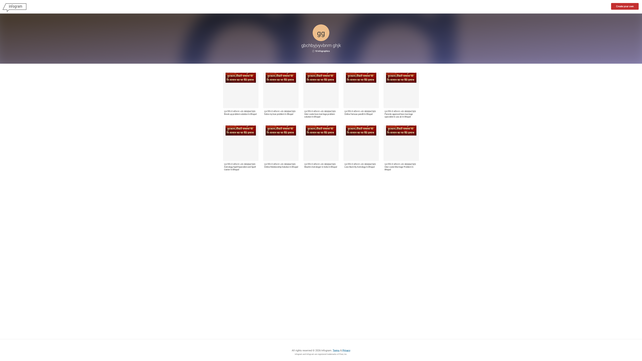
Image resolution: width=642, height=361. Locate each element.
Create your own (625, 6)
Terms (336, 350)
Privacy (346, 350)
